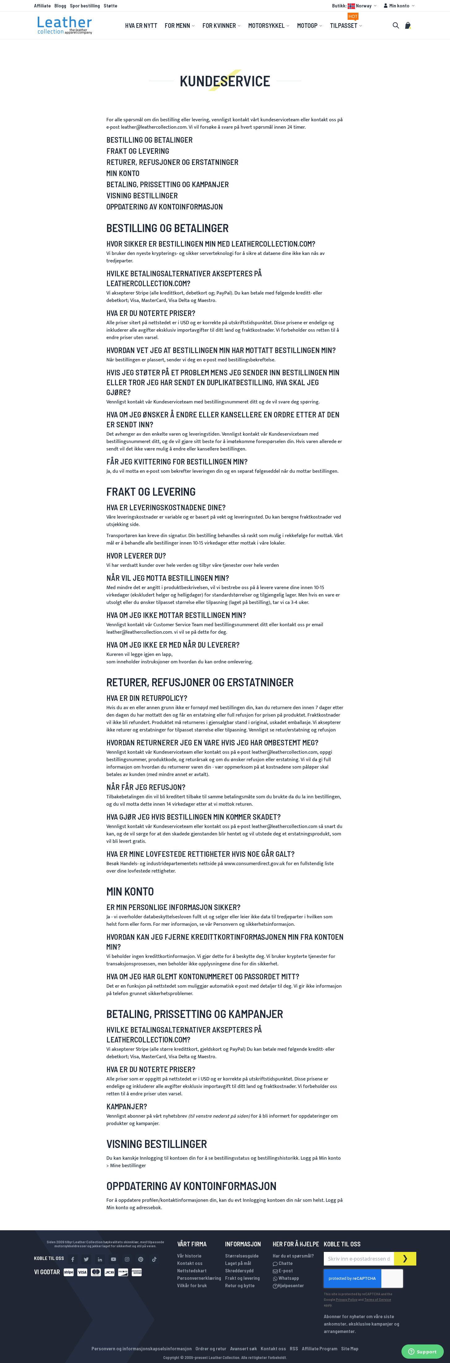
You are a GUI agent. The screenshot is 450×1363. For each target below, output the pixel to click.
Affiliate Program (319, 1348)
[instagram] (127, 1259)
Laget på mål (238, 1263)
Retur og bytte (240, 1285)
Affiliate (42, 5)
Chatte (285, 1263)
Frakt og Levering (137, 150)
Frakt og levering (242, 1278)
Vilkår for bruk (192, 1285)
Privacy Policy (347, 1299)
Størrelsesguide (242, 1255)
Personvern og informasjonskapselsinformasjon (142, 1348)
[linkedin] (100, 1259)
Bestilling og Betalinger (149, 139)
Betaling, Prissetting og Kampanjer (167, 184)
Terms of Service (377, 1299)
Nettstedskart (192, 1270)
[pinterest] (141, 1259)
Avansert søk (243, 1348)
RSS (294, 1348)
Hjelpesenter (291, 1285)
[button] (355, 5)
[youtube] (113, 1259)
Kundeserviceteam (173, 402)
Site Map (349, 1348)
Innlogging (152, 1158)
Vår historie (189, 1255)
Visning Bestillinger (142, 195)
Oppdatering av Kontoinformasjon (164, 206)
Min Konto (122, 173)
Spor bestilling (85, 5)
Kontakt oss (190, 1263)
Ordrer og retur (210, 1348)
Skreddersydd (239, 1270)
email (317, 625)
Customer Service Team (178, 625)
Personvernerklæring (199, 1278)
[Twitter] (86, 1259)
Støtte (110, 5)
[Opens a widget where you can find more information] (422, 1352)
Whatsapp (288, 1278)
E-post (285, 1270)
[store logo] (65, 25)
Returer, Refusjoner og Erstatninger (172, 161)
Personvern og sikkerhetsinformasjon (253, 924)
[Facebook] (73, 1259)
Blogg (60, 5)
